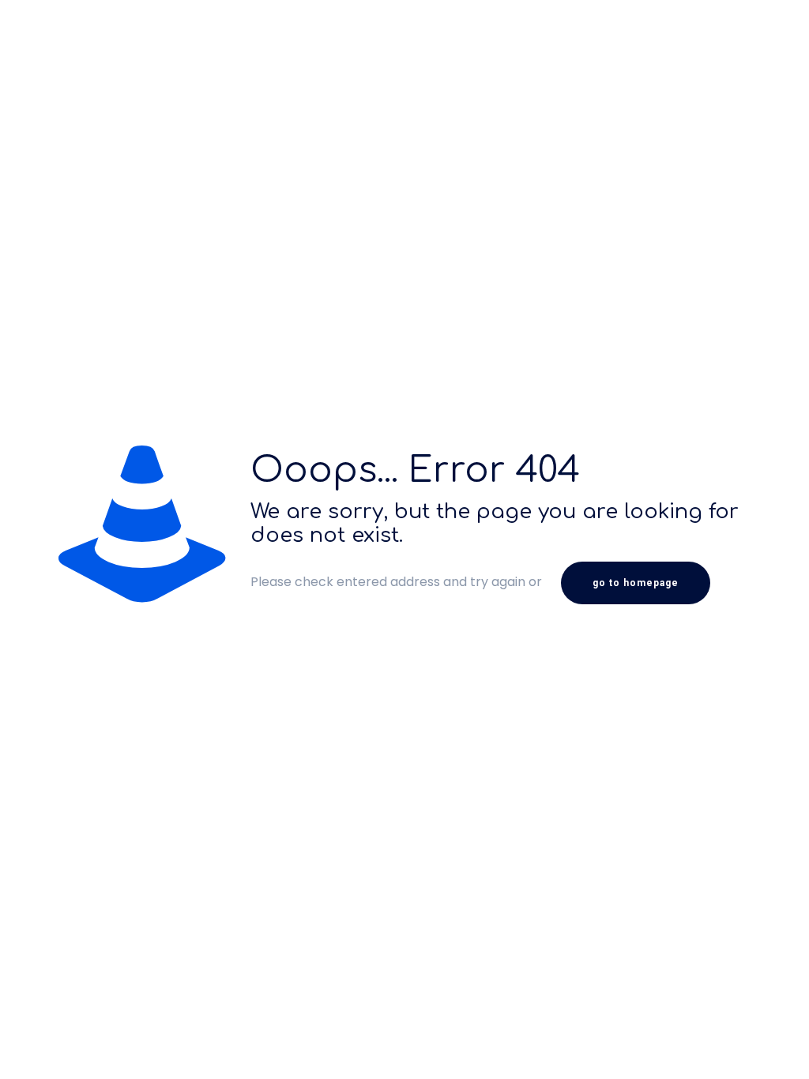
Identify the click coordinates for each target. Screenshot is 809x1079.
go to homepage (636, 582)
